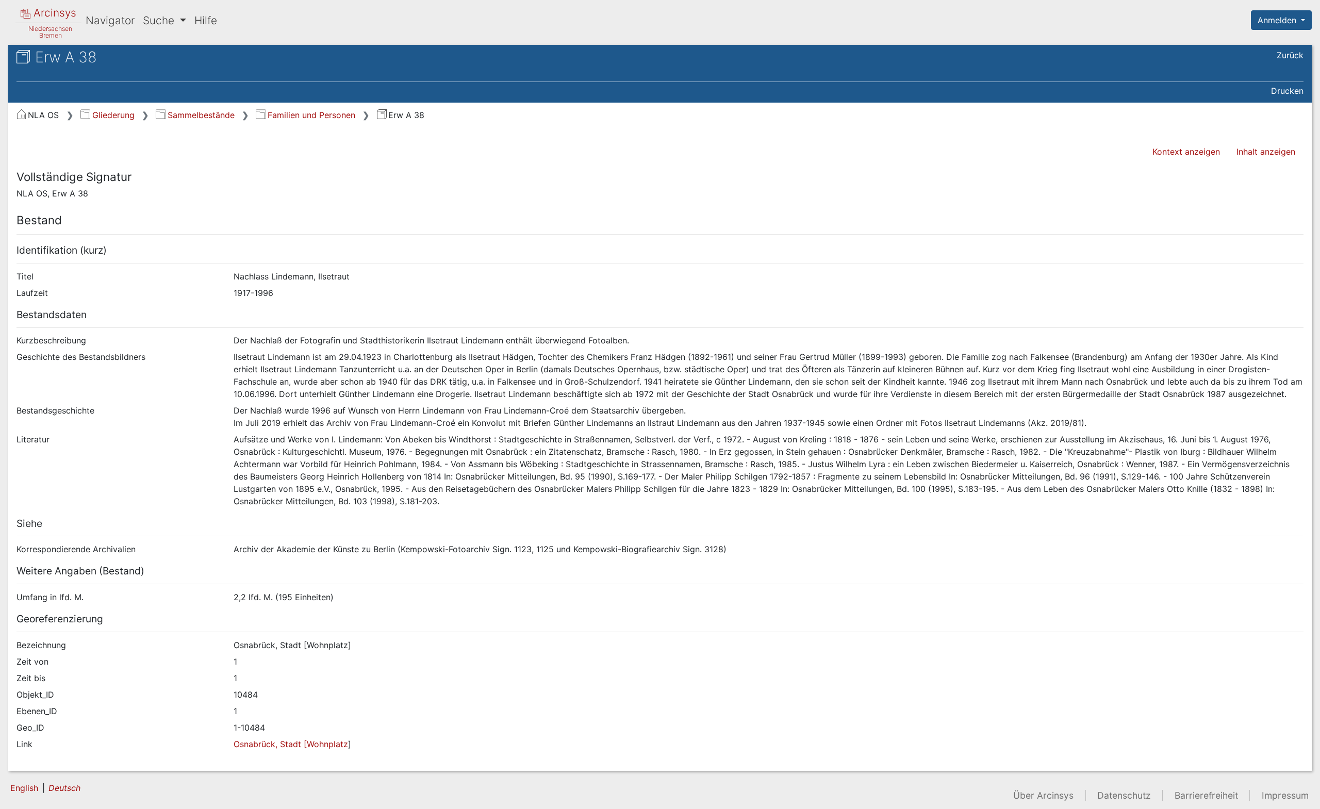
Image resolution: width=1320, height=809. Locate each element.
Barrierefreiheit (1206, 795)
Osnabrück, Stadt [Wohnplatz (291, 744)
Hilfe (205, 20)
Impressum (1285, 795)
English (24, 788)
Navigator (110, 20)
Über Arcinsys (1043, 795)
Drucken (1287, 91)
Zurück (1290, 55)
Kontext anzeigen (1186, 151)
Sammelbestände (201, 115)
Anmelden (1278, 20)
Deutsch (64, 788)
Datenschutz (1124, 795)
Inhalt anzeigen (1265, 151)
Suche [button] (160, 20)
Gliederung (113, 115)
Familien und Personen (311, 115)
